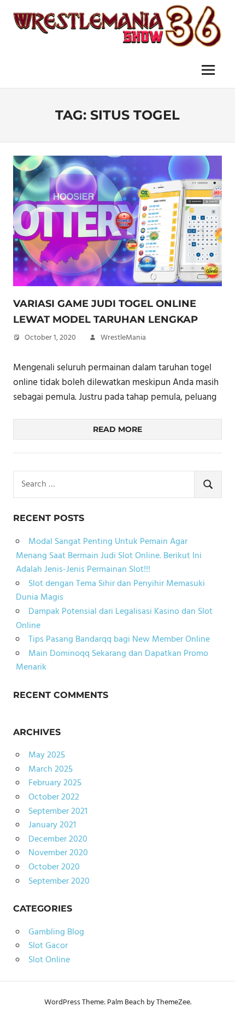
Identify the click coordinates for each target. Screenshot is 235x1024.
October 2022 (53, 797)
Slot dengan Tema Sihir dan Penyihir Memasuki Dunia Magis (110, 591)
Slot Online (49, 960)
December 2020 (57, 839)
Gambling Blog (56, 932)
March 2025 (50, 769)
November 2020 (58, 853)
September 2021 (57, 811)
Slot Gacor (48, 946)
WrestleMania (123, 338)
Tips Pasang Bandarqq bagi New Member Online (119, 639)
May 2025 (46, 755)
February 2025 (54, 783)
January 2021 (52, 825)
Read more (117, 429)
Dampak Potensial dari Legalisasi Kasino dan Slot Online (114, 619)
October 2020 (54, 867)
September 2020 (59, 881)
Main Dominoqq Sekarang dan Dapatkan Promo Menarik (112, 661)
